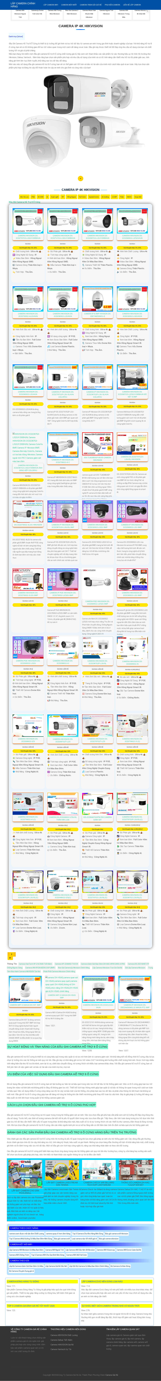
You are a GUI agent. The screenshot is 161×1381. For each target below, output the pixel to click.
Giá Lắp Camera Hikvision (135, 968)
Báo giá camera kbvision (108, 1239)
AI (47, 197)
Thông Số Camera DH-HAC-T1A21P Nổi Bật (135, 1184)
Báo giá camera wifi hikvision (116, 1234)
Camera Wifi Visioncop (106, 1250)
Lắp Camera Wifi (51, 5)
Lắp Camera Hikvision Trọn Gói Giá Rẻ (107, 968)
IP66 (33, 197)
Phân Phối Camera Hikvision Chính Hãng (59, 971)
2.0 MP (114, 197)
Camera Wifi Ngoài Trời (54, 1250)
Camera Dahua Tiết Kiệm (61, 1340)
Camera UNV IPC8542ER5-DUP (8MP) (40, 968)
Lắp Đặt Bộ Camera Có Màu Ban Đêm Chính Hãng (89, 1266)
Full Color (82, 197)
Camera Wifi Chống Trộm (19, 1255)
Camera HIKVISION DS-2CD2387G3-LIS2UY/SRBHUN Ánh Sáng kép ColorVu (28, 467)
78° (63, 197)
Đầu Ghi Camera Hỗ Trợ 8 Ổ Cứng (24, 202)
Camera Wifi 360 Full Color (76, 1255)
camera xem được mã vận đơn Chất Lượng (26, 1234)
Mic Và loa (24, 197)
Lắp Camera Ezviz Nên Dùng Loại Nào (102, 1282)
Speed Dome (94, 197)
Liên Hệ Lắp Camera (132, 5)
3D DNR (40, 197)
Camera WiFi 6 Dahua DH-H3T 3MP (25, 1005)
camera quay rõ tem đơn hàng (58, 1234)
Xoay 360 (138, 197)
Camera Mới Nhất (69, 5)
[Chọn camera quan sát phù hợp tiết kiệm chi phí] (147, 10)
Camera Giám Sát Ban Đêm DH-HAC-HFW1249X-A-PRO (103, 964)
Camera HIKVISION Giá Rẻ (62, 1344)
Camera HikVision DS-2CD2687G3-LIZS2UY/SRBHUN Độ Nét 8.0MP (132, 394)
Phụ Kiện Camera (112, 5)
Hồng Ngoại (71, 197)
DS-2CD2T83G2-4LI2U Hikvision (28, 525)
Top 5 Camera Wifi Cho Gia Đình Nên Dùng (47, 1255)
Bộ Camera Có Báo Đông (120, 1266)
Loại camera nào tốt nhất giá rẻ (84, 1239)
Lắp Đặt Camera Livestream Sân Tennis (62, 1184)
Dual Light (54, 197)
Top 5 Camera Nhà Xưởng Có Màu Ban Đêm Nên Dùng (30, 1239)
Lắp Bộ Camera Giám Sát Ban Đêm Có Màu (26, 1266)
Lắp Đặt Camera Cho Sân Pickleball (25, 1192)
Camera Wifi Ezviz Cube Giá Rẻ (129, 1250)
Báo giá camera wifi (62, 1239)
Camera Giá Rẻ (111, 1375)
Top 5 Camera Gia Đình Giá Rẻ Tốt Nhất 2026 (31, 1306)
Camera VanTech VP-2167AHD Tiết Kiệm (35, 964)
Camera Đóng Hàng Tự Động (23, 1282)
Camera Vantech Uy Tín (61, 1349)
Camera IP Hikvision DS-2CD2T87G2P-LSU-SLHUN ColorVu (63, 394)
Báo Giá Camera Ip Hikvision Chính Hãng (74, 968)
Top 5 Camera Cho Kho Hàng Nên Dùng (87, 1234)
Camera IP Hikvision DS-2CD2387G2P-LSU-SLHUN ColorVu (97, 394)
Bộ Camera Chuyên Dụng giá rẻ (21, 1271)
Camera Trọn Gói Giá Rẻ (91, 5)
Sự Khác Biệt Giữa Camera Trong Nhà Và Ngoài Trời (110, 1306)
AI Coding (105, 197)
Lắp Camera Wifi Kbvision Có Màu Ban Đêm (26, 1250)
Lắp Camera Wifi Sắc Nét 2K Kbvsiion (80, 1250)
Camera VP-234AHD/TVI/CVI (66, 964)
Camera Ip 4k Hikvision (80, 26)
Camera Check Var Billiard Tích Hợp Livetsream (99, 1184)
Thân (122, 197)
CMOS (129, 197)
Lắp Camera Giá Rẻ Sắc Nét (56, 1266)
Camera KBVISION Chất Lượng (64, 1335)
